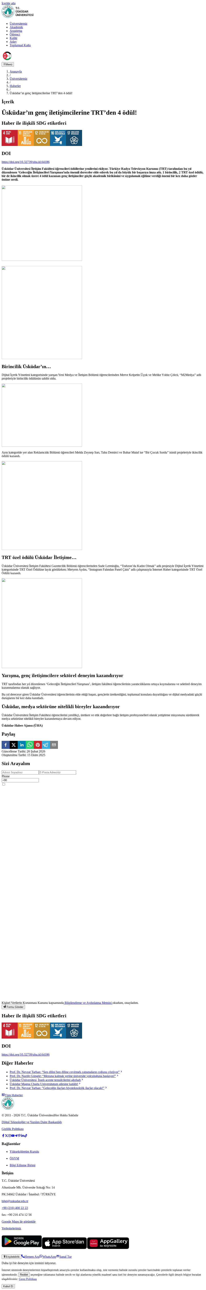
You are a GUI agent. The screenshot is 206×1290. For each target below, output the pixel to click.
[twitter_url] (6, 1136)
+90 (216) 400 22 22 (15, 1208)
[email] (54, 745)
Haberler (15, 86)
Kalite (13, 38)
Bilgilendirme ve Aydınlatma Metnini (88, 1002)
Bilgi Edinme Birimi (22, 1165)
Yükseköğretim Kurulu (24, 1151)
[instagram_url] (9, 1136)
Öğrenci (15, 34)
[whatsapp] (30, 745)
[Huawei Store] (108, 1248)
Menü (9, 64)
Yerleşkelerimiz (11, 1228)
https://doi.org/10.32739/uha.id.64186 (25, 162)
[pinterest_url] (19, 1136)
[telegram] (46, 745)
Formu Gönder (15, 1007)
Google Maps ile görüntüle (19, 1221)
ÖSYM (14, 1158)
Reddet (24, 1274)
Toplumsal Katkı (20, 45)
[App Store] (64, 1248)
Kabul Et (8, 1286)
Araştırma (16, 30)
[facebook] (6, 745)
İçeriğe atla (8, 3)
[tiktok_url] (25, 1136)
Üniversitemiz (18, 23)
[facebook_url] (3, 1136)
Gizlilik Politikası (13, 1129)
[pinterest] (38, 745)
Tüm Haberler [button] (14, 1095)
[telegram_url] (16, 1136)
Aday (13, 41)
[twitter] (14, 745)
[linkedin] (22, 745)
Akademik (16, 27)
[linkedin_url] (22, 1136)
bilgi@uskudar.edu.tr (15, 1201)
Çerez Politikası (28, 1279)
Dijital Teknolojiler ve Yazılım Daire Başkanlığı (32, 1122)
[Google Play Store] (22, 1248)
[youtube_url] (12, 1136)
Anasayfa (16, 71)
